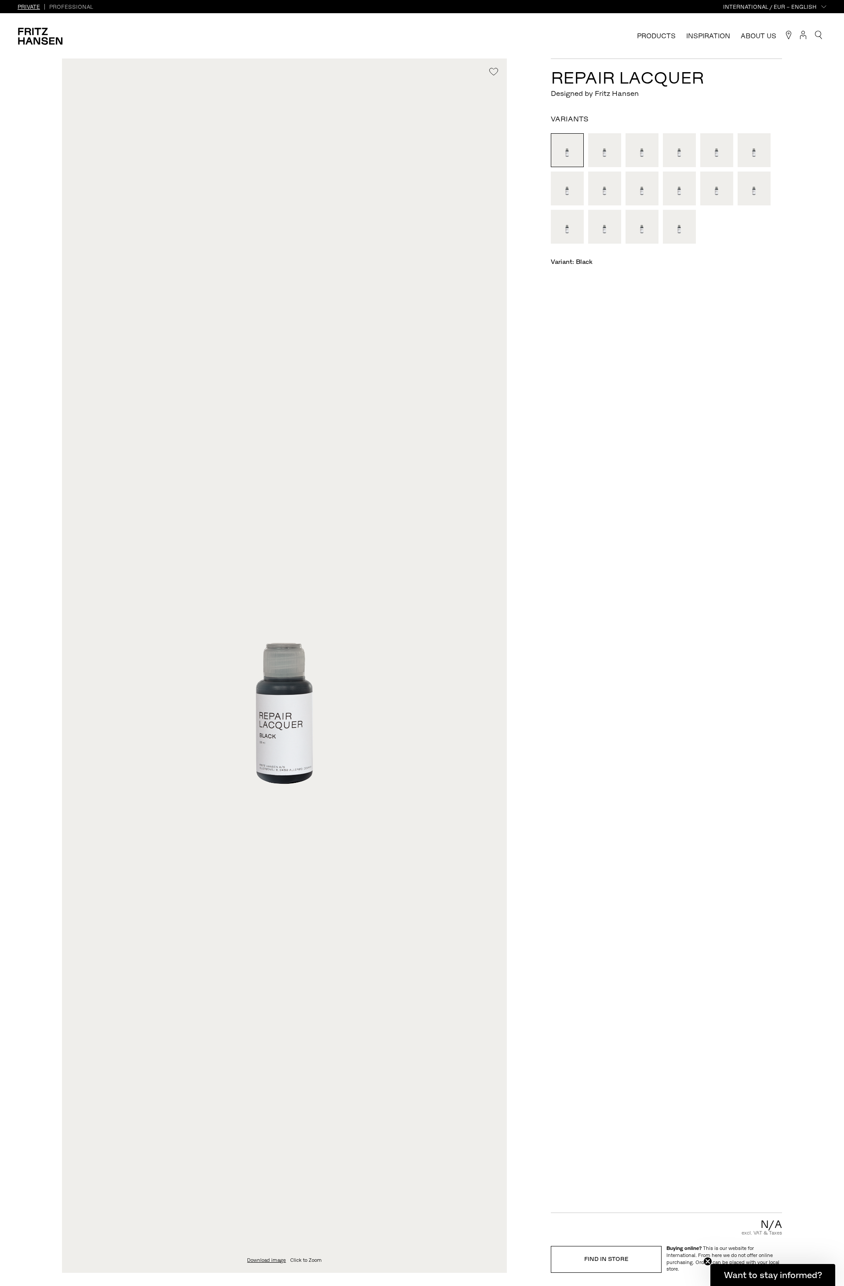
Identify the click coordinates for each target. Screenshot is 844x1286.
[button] (772, 1275)
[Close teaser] (707, 1261)
